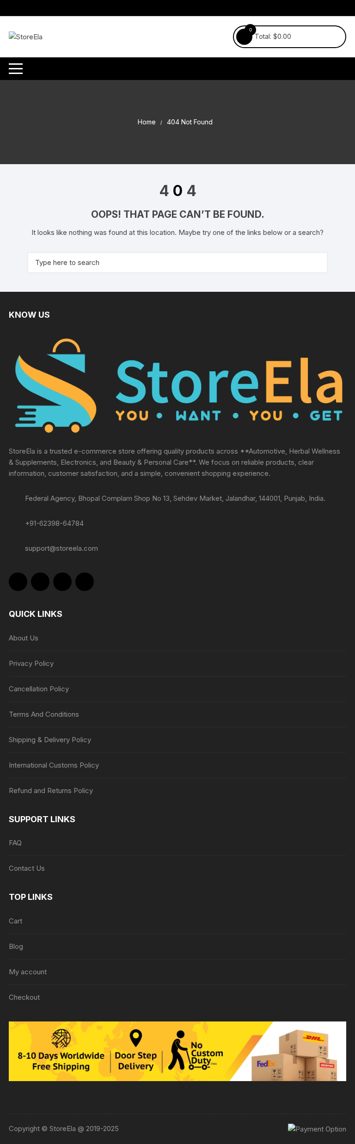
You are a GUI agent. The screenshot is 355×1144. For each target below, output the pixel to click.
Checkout (24, 997)
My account (28, 971)
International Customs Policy (54, 765)
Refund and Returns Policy (51, 790)
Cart (15, 920)
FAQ (15, 842)
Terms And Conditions (44, 714)
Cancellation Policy (39, 688)
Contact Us (27, 868)
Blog (16, 946)
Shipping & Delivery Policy (50, 739)
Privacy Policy (31, 663)
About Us (23, 638)
